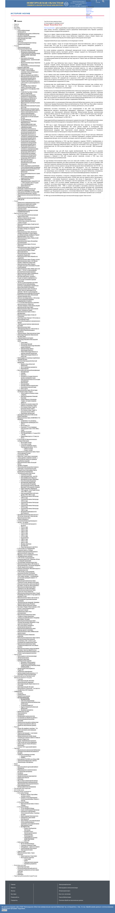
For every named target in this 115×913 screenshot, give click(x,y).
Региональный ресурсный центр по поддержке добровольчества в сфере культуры (28, 870)
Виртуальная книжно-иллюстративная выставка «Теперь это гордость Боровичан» (28, 229)
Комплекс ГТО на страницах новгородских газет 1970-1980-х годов (30, 428)
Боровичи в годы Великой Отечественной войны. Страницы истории (30, 813)
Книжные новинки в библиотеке (26, 36)
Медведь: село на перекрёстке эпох (28, 554)
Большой (88, 5)
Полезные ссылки (22, 774)
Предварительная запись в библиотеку (28, 33)
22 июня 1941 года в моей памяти (27, 747)
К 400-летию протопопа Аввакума (27, 742)
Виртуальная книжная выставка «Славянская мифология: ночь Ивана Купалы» (28, 645)
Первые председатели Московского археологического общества (28, 552)
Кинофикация (25, 371)
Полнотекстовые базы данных (29, 50)
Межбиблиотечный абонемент (26, 205)
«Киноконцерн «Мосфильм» (25, 762)
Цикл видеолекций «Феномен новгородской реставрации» (26, 681)
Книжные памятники (23, 67)
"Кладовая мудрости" (27, 705)
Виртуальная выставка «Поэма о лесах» (29, 259)
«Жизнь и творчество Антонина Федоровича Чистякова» (26, 218)
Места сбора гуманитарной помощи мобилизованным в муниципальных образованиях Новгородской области (28, 782)
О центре (20, 679)
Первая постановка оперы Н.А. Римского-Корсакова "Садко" (29, 404)
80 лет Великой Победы (27, 843)
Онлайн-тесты (21, 39)
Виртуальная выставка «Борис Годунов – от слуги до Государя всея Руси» (28, 248)
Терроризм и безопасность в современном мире (29, 126)
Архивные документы (27, 710)
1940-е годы (24, 531)
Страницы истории (26, 474)
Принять (4, 910)
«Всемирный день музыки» (25, 556)
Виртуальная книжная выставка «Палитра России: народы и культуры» (28, 581)
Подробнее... (22, 908)
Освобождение (22, 267)
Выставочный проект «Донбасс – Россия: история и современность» (27, 277)
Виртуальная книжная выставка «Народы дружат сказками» (27, 629)
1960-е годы (24, 534)
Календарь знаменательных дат (27, 188)
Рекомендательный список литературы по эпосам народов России (29, 116)
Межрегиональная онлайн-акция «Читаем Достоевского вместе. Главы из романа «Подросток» (29, 737)
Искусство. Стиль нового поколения (27, 456)
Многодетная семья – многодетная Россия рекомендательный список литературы (28, 162)
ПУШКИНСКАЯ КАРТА (24, 212)
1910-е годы (24, 527)
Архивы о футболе (26, 544)
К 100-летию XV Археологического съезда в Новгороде (27, 440)
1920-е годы (24, 528)
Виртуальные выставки (20, 213)
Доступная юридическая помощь (27, 42)
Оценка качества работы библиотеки (28, 722)
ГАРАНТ (23, 757)
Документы (21, 714)
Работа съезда (28, 448)
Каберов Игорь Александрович (28, 835)
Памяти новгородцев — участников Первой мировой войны (27, 733)
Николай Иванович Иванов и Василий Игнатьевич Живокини (29, 478)
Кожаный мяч (25, 537)
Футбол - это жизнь (23, 522)
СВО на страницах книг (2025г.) (29, 75)
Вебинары (20, 779)
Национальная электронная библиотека (29, 750)
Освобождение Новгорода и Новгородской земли (29, 849)
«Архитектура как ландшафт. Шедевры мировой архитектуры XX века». (28, 603)
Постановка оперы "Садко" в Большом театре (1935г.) (29, 407)
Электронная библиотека (25, 49)
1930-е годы (24, 530)
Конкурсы (20, 773)
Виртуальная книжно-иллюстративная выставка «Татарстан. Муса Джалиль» (28, 584)
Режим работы (22, 32)
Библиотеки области (23, 777)
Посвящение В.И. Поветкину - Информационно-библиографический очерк (29, 122)
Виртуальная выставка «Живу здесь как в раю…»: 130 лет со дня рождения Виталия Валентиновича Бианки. (29, 270)
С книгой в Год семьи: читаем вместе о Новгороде (29, 92)
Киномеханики (25, 384)
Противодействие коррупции (22, 788)
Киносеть (23, 374)
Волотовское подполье (27, 857)
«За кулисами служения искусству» (27, 562)
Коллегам (17, 765)
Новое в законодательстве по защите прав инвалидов (29, 112)
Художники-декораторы (28, 413)
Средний (88, 4)
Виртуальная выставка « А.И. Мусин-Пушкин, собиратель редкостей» (28, 261)
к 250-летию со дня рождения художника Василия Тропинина (26, 572)
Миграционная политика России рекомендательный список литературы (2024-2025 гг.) (30, 78)
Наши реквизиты (22, 713)
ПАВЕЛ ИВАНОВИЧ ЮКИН (28, 101)
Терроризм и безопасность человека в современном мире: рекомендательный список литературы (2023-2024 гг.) (29, 150)
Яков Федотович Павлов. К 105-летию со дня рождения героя (29, 318)
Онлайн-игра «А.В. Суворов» (25, 690)
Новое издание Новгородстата (29, 816)
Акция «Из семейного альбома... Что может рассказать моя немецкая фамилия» (28, 730)
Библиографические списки (25, 69)
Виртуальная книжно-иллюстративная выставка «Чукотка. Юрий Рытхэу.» (28, 649)
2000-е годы (24, 542)
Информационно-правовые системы (28, 210)
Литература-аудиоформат (25, 671)
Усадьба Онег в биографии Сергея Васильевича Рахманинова (27, 470)
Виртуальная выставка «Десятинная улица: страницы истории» (28, 309)
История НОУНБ (25, 699)
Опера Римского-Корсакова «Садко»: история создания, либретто (28, 401)
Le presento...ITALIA (23, 454)
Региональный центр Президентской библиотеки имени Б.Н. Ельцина (24, 676)
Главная (13, 884)
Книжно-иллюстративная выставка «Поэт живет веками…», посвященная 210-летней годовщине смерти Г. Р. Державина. (28, 577)
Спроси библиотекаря (24, 30)
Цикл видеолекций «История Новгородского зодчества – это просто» (29, 687)
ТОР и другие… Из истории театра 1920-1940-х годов (30, 490)
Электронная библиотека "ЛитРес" (27, 193)
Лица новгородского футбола (29, 547)
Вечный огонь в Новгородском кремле (30, 832)
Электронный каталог (24, 47)
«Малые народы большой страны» (27, 605)
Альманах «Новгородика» (28, 662)
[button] (98, 1)
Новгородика (18, 654)
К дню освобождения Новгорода (30, 810)
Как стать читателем (64, 894)
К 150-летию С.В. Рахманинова (26, 548)
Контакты (20, 693)
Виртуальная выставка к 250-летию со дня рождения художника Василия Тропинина (28, 599)
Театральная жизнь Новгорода (26, 473)
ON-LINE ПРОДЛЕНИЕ (23, 35)
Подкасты (20, 41)
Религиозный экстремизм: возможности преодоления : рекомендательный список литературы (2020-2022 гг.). (29, 143)
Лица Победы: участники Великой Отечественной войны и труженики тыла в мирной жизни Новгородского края (30, 823)
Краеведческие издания (24, 660)
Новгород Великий (49, 28)
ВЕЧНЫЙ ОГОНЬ (25, 826)
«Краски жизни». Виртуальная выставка (29, 333)
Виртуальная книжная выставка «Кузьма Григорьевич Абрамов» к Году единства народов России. (28, 622)
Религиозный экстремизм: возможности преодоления (28, 95)
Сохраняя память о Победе (25, 550)
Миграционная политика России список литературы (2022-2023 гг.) (30, 109)
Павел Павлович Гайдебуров (29, 488)
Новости (16, 24)
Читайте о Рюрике (23, 465)
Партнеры (17, 748)
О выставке (24, 342)
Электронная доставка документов (27, 207)
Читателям (17, 29)
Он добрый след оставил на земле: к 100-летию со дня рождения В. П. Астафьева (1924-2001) (30, 88)
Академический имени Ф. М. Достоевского (29, 512)
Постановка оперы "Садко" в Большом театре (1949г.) (29, 410)
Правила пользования (24, 44)
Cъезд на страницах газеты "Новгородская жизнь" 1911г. (29, 446)
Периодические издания (31, 862)
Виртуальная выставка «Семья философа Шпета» (26, 251)
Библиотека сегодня (23, 711)
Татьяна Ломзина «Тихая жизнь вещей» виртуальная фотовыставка (29, 306)
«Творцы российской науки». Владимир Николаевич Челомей (28, 618)
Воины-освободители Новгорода (30, 829)
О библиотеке (18, 691)
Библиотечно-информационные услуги (28, 202)
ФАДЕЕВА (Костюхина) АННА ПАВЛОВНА (30, 838)
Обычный (88, 2)
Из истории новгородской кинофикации (29, 370)
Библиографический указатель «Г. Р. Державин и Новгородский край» (28, 673)
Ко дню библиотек (26, 119)
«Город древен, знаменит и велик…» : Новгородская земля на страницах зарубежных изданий (28, 459)
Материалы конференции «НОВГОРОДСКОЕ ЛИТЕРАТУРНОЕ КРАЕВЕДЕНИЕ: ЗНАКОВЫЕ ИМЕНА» (30, 54)
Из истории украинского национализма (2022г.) (27, 177)
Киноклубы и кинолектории (28, 387)
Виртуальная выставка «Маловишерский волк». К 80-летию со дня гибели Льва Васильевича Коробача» (28, 329)
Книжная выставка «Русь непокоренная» (25, 612)
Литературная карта (23, 187)
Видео (16, 763)
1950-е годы (24, 533)
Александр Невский (26, 344)
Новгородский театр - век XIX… (29, 476)
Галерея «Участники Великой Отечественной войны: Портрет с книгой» (30, 799)
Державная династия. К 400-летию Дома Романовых (27, 415)
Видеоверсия (24, 368)
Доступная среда (19, 790)
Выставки (17, 27)
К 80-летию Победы (23, 842)
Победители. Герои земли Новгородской (28, 818)
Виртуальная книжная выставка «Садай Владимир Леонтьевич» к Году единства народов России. (29, 594)
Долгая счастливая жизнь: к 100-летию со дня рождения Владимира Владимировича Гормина (29, 299)
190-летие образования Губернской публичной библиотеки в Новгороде (30, 702)
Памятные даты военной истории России (25, 876)
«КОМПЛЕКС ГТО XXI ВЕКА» (28, 421)
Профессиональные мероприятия (27, 776)
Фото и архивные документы (29, 367)
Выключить (89, 8)
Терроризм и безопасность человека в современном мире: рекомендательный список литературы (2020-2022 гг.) (29, 137)
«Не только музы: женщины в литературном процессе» (26, 626)
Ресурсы (16, 45)
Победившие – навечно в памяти (30, 846)
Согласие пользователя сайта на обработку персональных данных (27, 724)
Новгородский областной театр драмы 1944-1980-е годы (29, 494)
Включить (89, 10)
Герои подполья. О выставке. (29, 856)
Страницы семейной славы (28, 845)
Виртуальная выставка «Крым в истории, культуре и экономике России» (29, 264)
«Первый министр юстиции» (25, 338)
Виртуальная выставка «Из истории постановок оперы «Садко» (27, 391)
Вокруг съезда (28, 450)
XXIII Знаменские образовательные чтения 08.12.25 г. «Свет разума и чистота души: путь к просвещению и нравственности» (30, 182)
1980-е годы (24, 539)
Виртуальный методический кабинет (28, 767)
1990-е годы (24, 540)
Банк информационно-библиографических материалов (27, 786)
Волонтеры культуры (20, 865)
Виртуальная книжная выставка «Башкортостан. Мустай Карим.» (27, 587)
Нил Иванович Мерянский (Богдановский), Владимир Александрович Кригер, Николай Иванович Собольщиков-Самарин (30, 485)
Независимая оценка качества (26, 716)
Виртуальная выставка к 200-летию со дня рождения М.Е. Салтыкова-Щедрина (29, 564)
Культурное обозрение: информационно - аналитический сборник (30, 59)
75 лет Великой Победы (27, 808)
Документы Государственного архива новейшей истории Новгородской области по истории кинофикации (30, 379)
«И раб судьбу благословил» (25, 567)
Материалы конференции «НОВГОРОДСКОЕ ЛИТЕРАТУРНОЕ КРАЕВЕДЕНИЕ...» (30, 665)
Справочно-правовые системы (26, 190)
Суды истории (21, 851)
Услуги (16, 201)
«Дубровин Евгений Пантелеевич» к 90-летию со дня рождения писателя (29, 652)
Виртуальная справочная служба (27, 204)
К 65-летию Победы (23, 793)
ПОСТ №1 (27, 840)
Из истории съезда (26, 442)
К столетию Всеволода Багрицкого (27, 521)
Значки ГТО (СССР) (26, 431)
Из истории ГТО (25, 425)
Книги (26, 860)
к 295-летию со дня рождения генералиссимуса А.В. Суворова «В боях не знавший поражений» (29, 559)
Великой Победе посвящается (22, 791)
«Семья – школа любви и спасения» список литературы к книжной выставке (29, 72)
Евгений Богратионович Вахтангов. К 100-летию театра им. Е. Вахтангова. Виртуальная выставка (28, 516)
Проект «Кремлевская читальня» (27, 740)
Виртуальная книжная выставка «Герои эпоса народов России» (29, 452)
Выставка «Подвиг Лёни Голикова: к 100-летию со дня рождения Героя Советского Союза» (29, 608)
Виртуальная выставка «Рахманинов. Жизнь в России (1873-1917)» (28, 274)
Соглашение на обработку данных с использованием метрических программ (27, 719)
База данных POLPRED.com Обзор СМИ (28, 192)
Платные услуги (22, 208)
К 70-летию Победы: (23, 802)
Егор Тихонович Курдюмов (28, 481)
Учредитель (14, 900)
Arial (87, 16)
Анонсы (16, 26)
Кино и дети (24, 388)
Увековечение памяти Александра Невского (27, 349)
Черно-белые (90, 11)
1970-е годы (24, 536)
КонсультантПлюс (26, 756)
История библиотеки (23, 697)
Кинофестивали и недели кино (29, 385)
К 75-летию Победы (23, 807)
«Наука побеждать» (23, 519)
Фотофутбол (24, 545)
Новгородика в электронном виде (30, 65)
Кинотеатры (24, 382)
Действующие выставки (24, 38)
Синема (23, 373)
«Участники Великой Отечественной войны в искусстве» (28, 215)
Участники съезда (26, 444)
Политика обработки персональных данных (71, 900)
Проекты (16, 727)
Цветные (88, 13)
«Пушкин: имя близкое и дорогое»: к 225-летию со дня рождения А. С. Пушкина (30, 82)
